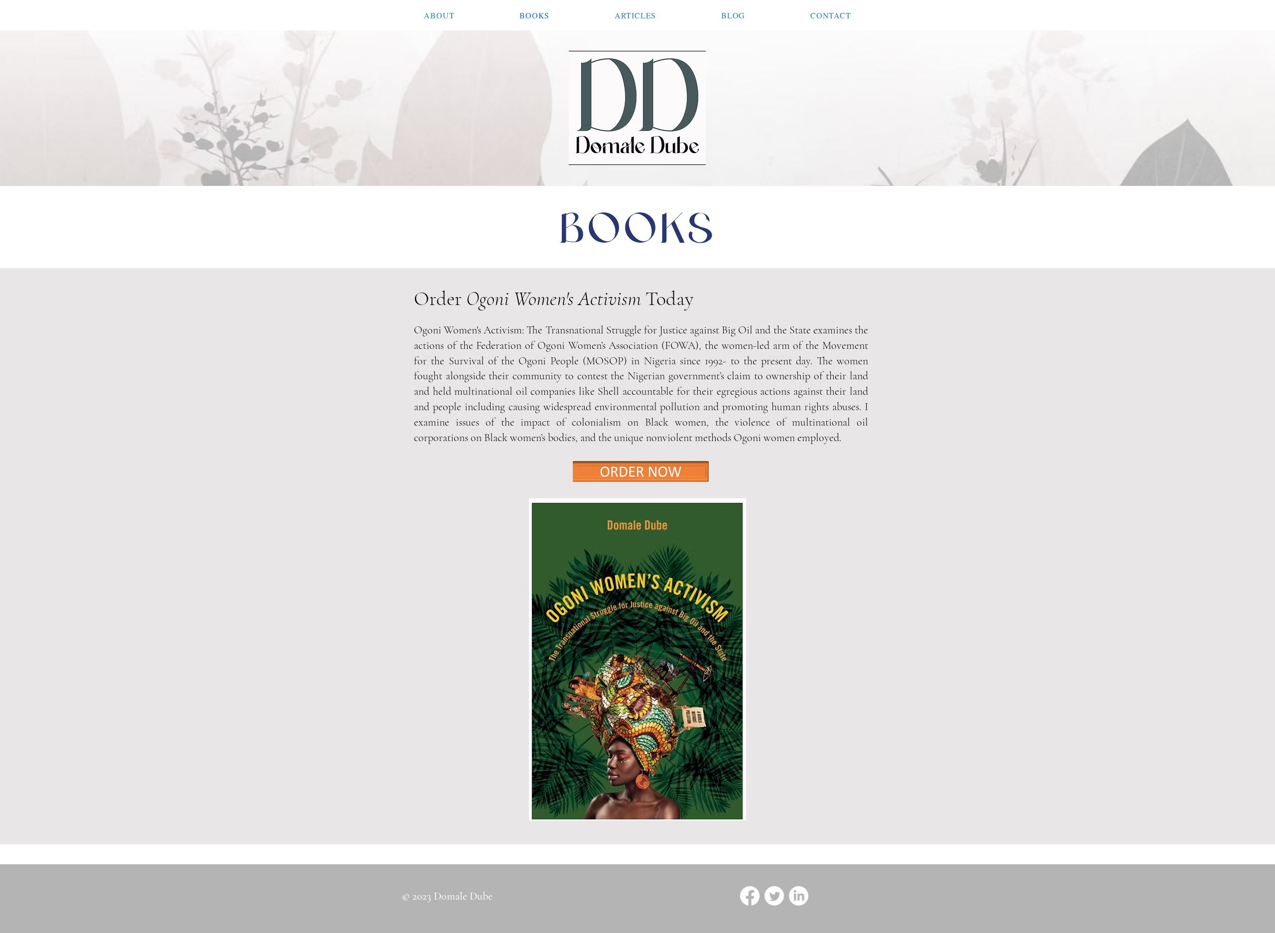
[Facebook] (750, 896)
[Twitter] (774, 896)
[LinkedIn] (798, 896)
